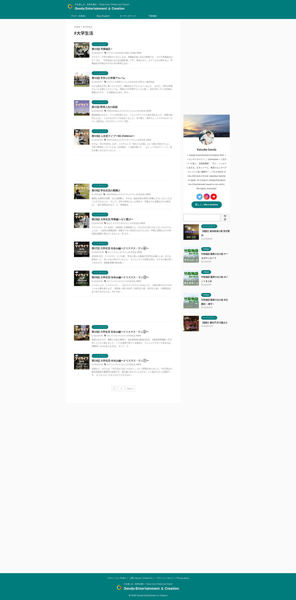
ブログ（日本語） (79, 16)
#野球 (138, 53)
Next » (130, 388)
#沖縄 (133, 53)
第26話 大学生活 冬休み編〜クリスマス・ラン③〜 (120, 277)
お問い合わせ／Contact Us (141, 578)
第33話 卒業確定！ (102, 48)
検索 (225, 217)
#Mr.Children (113, 111)
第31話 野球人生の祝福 (104, 106)
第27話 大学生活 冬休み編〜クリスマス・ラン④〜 (120, 248)
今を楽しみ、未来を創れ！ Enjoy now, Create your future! (148, 584)
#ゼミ (109, 223)
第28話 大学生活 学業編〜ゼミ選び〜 (112, 219)
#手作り (141, 82)
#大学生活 (119, 53)
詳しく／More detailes (206, 204)
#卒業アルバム (121, 82)
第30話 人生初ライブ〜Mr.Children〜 (113, 135)
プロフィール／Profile (116, 578)
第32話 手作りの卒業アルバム (108, 77)
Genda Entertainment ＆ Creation (99, 8)
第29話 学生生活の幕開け (106, 190)
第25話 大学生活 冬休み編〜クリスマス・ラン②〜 (120, 331)
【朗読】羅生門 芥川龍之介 (214, 322)
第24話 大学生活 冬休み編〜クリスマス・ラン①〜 (120, 360)
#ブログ (110, 53)
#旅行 (127, 53)
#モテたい (125, 223)
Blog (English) (103, 16)
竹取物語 (153, 16)
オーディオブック (128, 16)
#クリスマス (113, 252)
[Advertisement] (123, 168)
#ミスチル (131, 111)
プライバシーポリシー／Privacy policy (172, 578)
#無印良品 (150, 82)
